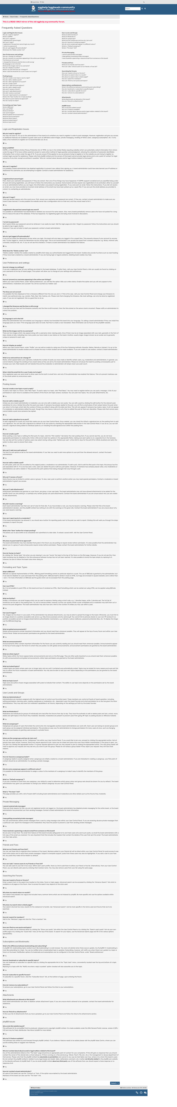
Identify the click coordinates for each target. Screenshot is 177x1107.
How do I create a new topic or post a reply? (16, 78)
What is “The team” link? (69, 48)
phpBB (100, 323)
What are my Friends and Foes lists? (73, 64)
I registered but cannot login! (12, 40)
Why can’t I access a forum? (11, 89)
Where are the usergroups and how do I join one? (77, 40)
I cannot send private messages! (72, 54)
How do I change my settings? (12, 56)
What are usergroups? (69, 38)
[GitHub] (141, 1093)
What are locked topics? (10, 120)
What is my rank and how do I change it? (15, 69)
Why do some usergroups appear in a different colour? (79, 44)
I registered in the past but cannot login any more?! (18, 44)
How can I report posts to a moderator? (15, 95)
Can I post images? (9, 112)
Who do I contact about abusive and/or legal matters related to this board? (85, 111)
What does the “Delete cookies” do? (14, 50)
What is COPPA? (7, 36)
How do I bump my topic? (11, 100)
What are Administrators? (70, 35)
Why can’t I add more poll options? (13, 85)
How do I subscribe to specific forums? (74, 91)
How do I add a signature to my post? (14, 81)
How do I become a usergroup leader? (73, 42)
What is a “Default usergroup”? (71, 46)
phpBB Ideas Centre (97, 1040)
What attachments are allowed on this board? (76, 99)
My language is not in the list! (12, 64)
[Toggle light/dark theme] (144, 2)
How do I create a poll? (10, 83)
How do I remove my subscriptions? (73, 93)
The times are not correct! (11, 60)
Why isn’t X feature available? (71, 109)
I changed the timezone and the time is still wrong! (18, 62)
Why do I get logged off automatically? (15, 48)
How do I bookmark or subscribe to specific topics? (78, 89)
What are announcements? (11, 116)
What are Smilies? (8, 111)
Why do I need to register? (11, 35)
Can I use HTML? (8, 109)
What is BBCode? (8, 107)
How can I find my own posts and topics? (74, 80)
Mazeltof (37, 1092)
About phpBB (35, 1030)
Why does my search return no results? (74, 75)
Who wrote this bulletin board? (71, 107)
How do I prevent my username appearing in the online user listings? (24, 58)
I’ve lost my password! (10, 46)
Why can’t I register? (9, 38)
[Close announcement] (118, 21)
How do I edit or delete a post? (12, 80)
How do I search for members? (71, 78)
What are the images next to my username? (16, 66)
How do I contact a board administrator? (74, 113)
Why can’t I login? (8, 42)
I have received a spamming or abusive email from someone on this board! (85, 58)
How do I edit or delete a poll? (12, 87)
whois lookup (34, 1055)
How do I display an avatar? (11, 67)
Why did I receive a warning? (11, 93)
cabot (41, 1092)
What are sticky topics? (10, 118)
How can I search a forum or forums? (73, 73)
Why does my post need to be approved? (15, 98)
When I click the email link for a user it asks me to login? (20, 71)
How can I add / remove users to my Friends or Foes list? (79, 66)
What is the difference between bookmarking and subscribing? (81, 87)
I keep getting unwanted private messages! (75, 56)
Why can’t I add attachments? (12, 91)
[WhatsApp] (145, 1093)
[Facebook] (137, 1093)
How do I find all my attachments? (72, 101)
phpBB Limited (61, 1028)
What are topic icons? (9, 122)
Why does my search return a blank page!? (75, 77)
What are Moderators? (68, 36)
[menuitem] (42, 2)
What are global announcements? (13, 114)
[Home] (34, 8)
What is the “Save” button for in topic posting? (17, 97)
